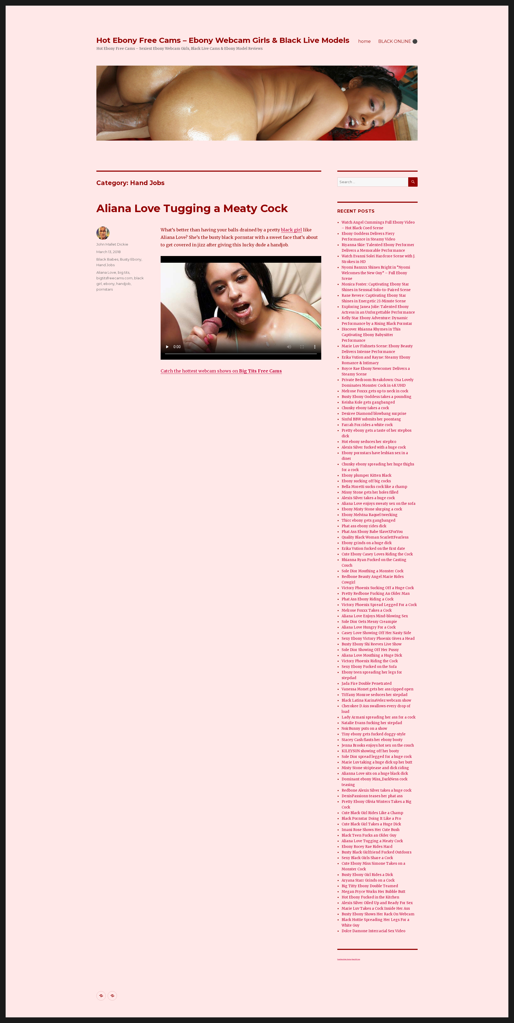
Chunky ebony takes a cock (365, 408)
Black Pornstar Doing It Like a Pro (371, 818)
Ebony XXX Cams (356, 959)
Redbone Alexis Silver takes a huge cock (376, 790)
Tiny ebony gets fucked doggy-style (374, 734)
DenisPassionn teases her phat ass (372, 796)
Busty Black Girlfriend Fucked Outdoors (376, 852)
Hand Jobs (105, 265)
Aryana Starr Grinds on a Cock (368, 880)
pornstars (104, 289)
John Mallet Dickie (112, 244)
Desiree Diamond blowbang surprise (374, 413)
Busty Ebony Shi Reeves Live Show (372, 644)
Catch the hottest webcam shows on (221, 371)
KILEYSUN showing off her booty (370, 751)
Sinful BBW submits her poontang (371, 419)
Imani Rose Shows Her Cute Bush (370, 830)
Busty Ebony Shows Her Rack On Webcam (378, 914)
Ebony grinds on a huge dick (367, 543)
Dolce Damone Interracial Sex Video (373, 931)
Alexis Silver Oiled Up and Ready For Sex (377, 903)
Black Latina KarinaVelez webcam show (376, 700)
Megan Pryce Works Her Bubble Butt (373, 891)
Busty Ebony (130, 259)
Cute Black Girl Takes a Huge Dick (371, 824)
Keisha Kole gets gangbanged (368, 402)
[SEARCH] (413, 182)
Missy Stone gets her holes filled (370, 492)
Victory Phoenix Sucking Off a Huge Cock (378, 588)
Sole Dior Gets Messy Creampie (369, 621)
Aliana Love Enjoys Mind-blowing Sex (375, 616)
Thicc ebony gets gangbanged (368, 520)
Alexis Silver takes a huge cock (368, 498)
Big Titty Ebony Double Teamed (370, 886)
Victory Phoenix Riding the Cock (370, 661)
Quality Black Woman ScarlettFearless (375, 537)
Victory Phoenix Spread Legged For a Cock (379, 605)
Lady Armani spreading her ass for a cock (378, 717)
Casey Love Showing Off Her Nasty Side (376, 633)
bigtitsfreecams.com (114, 278)
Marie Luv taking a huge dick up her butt (377, 762)
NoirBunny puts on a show (364, 728)
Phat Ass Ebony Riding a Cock (368, 599)
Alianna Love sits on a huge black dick (375, 773)
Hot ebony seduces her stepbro (369, 441)
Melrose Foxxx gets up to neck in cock (375, 391)
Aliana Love (106, 272)
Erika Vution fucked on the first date (373, 548)
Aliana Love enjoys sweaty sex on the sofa (378, 503)
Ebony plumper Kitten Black (366, 475)
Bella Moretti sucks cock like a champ (374, 486)
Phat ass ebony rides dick (364, 526)
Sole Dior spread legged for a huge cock (377, 756)
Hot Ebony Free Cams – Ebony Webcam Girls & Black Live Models (222, 40)
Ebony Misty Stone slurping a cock (372, 509)
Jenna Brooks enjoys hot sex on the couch (378, 745)
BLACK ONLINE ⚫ (398, 41)
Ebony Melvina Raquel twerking (370, 515)
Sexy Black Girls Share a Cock (367, 858)
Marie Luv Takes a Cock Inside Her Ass (376, 908)
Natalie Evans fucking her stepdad (372, 723)
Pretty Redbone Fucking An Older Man (376, 593)
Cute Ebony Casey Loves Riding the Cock (377, 554)
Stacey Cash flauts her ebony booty (372, 740)
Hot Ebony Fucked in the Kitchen (370, 897)
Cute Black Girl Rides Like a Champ (372, 813)
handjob (123, 283)
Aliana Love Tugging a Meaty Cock (192, 208)
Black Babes (107, 259)
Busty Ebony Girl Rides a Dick (367, 874)
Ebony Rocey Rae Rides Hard (367, 846)
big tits (123, 272)
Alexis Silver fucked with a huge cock (374, 447)
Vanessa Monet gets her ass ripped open (377, 689)
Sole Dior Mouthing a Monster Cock (372, 571)
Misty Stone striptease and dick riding (375, 768)
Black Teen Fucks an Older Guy (369, 835)
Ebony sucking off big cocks (366, 481)
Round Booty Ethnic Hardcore (344, 959)
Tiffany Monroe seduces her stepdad (374, 695)
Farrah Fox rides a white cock (367, 425)
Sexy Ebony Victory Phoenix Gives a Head (378, 638)
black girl (291, 229)
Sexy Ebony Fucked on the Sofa (369, 666)
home (364, 41)
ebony (109, 283)
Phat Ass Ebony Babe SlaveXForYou (372, 531)
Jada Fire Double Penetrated (367, 683)
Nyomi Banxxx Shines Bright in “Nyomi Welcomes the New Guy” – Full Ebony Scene (376, 273)
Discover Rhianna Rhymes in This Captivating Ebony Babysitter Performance (371, 335)
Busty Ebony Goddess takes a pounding (376, 396)
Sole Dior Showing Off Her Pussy (370, 650)
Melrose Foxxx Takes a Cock (367, 610)
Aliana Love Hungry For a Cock (369, 627)
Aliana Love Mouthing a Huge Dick (372, 655)
